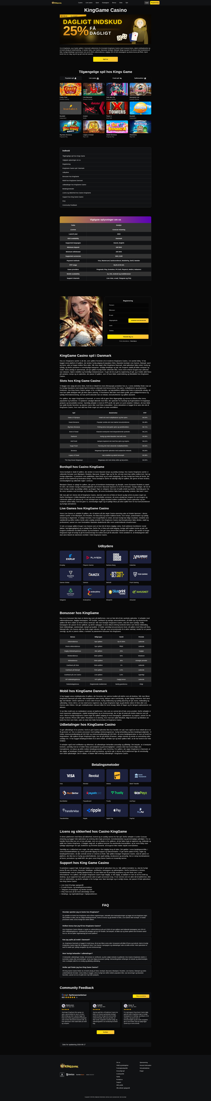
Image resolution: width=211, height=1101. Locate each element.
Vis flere (105, 1032)
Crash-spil (116, 78)
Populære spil (69, 78)
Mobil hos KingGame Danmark (72, 180)
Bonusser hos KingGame (70, 176)
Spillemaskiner (139, 78)
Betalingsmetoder (68, 189)
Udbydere (65, 172)
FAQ (63, 201)
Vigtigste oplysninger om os (71, 160)
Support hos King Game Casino (72, 197)
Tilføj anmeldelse (141, 996)
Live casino (92, 78)
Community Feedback (69, 205)
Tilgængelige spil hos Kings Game (73, 156)
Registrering (66, 164)
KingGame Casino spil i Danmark (73, 168)
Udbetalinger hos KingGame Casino (74, 184)
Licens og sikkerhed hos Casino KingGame (76, 193)
